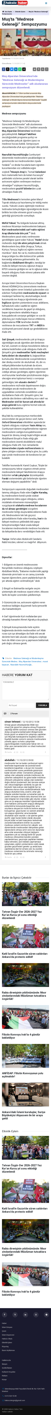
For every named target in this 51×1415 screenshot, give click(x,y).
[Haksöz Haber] (15, 3)
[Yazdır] (34, 69)
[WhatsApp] (20, 69)
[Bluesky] (11, 69)
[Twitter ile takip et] (15, 1314)
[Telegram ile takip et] (46, 1314)
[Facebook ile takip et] (4, 1314)
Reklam (4, 1376)
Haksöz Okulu (7, 1339)
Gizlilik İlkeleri (7, 1368)
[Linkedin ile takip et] (25, 1314)
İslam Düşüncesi (8, 1335)
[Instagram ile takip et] (36, 1314)
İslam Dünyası (7, 1327)
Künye (4, 1380)
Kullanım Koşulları (8, 1372)
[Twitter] (7, 69)
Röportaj (5, 1346)
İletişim (4, 1364)
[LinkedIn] (16, 69)
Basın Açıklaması (8, 1350)
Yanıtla (9, 752)
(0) (17, 752)
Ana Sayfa (8, 12)
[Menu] (46, 3)
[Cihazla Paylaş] (24, 69)
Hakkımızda (6, 1360)
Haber (4, 1323)
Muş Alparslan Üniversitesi (30, 661)
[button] (38, 69)
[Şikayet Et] (45, 752)
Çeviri (4, 1331)
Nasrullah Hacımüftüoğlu (21, 665)
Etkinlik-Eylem (20, 12)
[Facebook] (3, 69)
